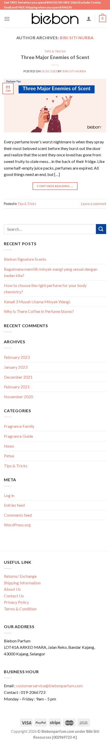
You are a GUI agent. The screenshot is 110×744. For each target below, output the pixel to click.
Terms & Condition (20, 608)
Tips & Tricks (55, 51)
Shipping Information (22, 582)
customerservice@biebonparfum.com (49, 685)
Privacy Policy (16, 602)
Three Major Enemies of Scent (55, 57)
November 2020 (18, 396)
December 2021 (18, 377)
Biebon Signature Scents (25, 259)
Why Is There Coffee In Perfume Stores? (39, 311)
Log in (9, 495)
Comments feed (18, 515)
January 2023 (15, 367)
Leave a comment (93, 204)
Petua (9, 455)
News (9, 446)
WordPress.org (17, 524)
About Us (12, 589)
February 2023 (17, 357)
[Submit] (101, 229)
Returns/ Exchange (20, 576)
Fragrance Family (19, 426)
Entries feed (14, 505)
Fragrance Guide (18, 436)
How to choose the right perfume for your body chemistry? (45, 288)
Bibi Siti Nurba (77, 37)
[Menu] (7, 18)
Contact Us (14, 595)
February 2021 (17, 386)
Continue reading (55, 186)
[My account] (88, 18)
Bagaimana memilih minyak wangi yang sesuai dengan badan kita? (50, 272)
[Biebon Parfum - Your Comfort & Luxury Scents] (55, 18)
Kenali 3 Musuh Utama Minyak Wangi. (37, 301)
